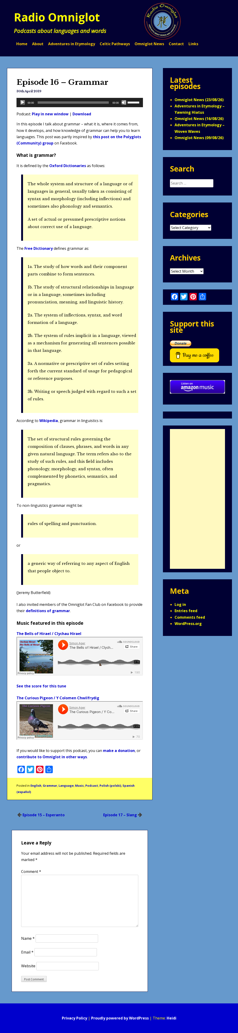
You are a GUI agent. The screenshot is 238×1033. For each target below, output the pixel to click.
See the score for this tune (41, 686)
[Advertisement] (197, 499)
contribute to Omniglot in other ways (52, 756)
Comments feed (190, 617)
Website (28, 965)
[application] (80, 102)
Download (82, 114)
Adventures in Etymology (71, 43)
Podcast (91, 785)
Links (193, 43)
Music (79, 785)
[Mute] (124, 102)
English (35, 785)
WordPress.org (188, 623)
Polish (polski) (110, 785)
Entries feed (186, 610)
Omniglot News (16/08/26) (199, 118)
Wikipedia (48, 420)
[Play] (22, 102)
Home (21, 43)
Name (28, 938)
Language (66, 785)
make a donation (119, 750)
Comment (31, 871)
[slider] (134, 102)
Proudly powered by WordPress (120, 1018)
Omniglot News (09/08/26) (199, 137)
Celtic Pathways (115, 43)
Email (27, 952)
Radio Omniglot (57, 17)
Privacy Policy (74, 1018)
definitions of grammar (48, 610)
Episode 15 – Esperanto (44, 814)
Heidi (171, 1018)
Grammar (50, 785)
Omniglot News (149, 43)
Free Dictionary (38, 248)
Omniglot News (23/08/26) (199, 99)
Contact (176, 43)
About (37, 43)
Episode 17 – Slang (120, 814)
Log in (180, 604)
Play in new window (50, 114)
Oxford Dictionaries (67, 165)
